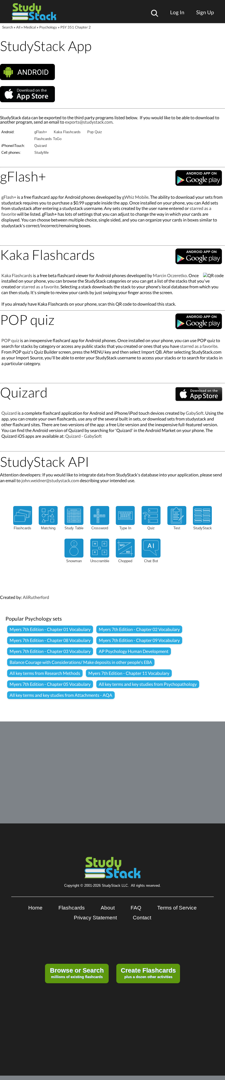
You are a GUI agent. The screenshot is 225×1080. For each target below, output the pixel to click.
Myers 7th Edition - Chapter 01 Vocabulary (50, 629)
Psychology (48, 27)
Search (7, 27)
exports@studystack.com (89, 121)
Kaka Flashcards (67, 132)
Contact (142, 917)
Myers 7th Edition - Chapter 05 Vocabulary (50, 684)
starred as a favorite (40, 286)
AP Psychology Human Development (133, 651)
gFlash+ (40, 132)
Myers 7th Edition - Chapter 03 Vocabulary (50, 651)
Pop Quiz (94, 132)
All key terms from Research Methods (45, 673)
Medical (30, 27)
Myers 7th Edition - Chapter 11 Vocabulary (128, 673)
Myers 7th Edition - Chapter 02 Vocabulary (139, 629)
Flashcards (71, 908)
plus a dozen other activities (148, 973)
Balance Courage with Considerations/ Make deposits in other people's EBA (81, 662)
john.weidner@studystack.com (50, 480)
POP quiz (10, 340)
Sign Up (205, 12)
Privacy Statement (95, 917)
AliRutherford (36, 597)
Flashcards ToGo (47, 139)
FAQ (136, 908)
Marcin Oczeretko (170, 275)
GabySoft (195, 413)
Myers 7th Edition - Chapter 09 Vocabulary (139, 640)
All (18, 27)
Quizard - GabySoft (83, 436)
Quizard (40, 146)
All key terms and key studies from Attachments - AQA (61, 695)
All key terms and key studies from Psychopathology (148, 684)
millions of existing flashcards (77, 973)
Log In (177, 12)
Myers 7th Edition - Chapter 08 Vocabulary (50, 640)
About (108, 908)
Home (35, 908)
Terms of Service (177, 908)
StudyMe (41, 152)
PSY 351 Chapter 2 (75, 27)
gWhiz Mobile (135, 197)
